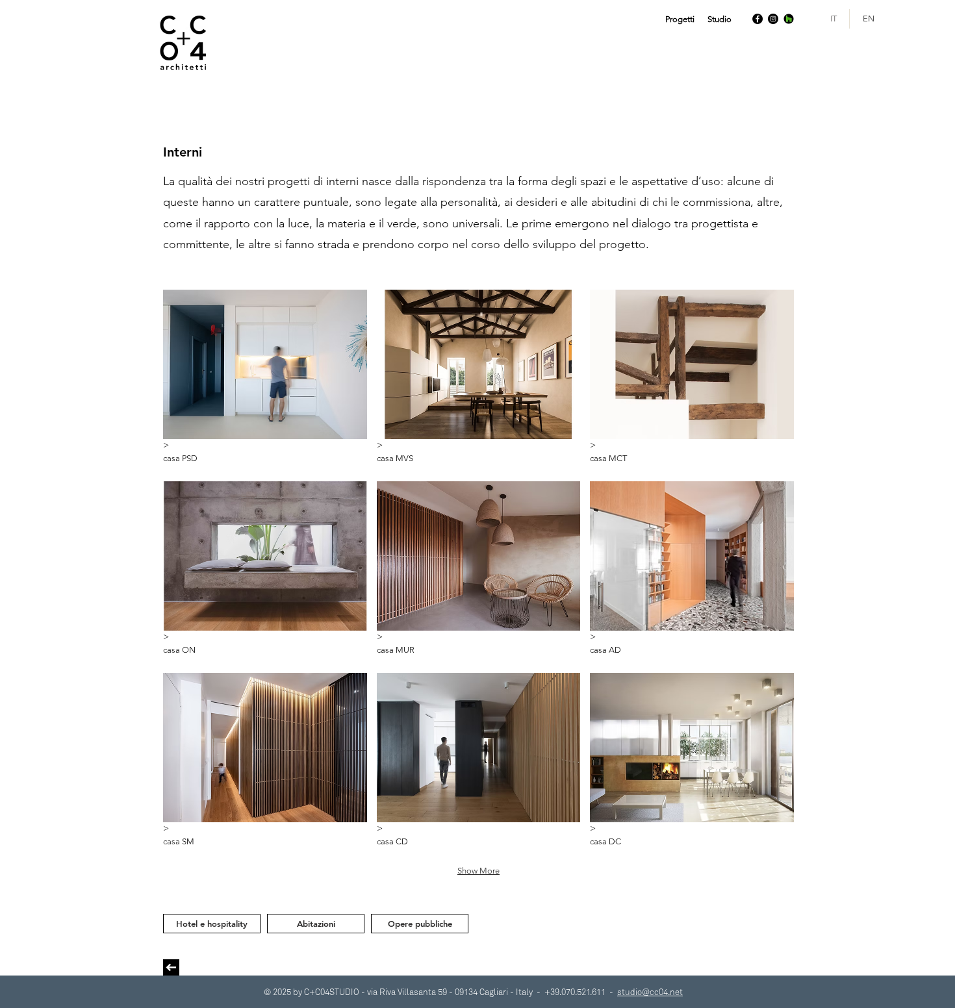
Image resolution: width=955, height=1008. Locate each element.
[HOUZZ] (788, 19)
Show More (478, 871)
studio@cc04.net (650, 992)
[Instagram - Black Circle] (773, 19)
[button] (680, 19)
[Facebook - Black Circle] (757, 19)
